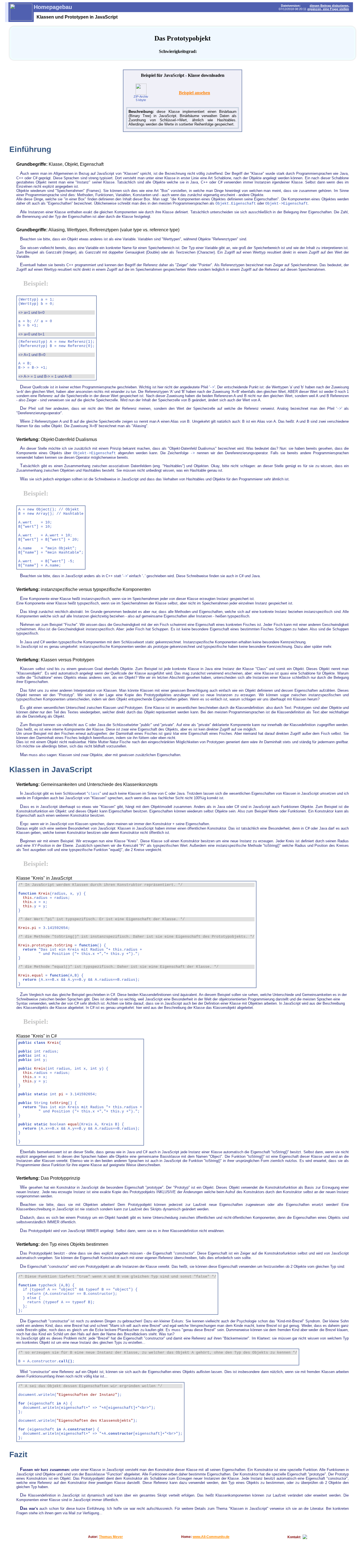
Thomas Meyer (111, 1537)
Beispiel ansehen (194, 92)
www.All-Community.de (211, 1537)
